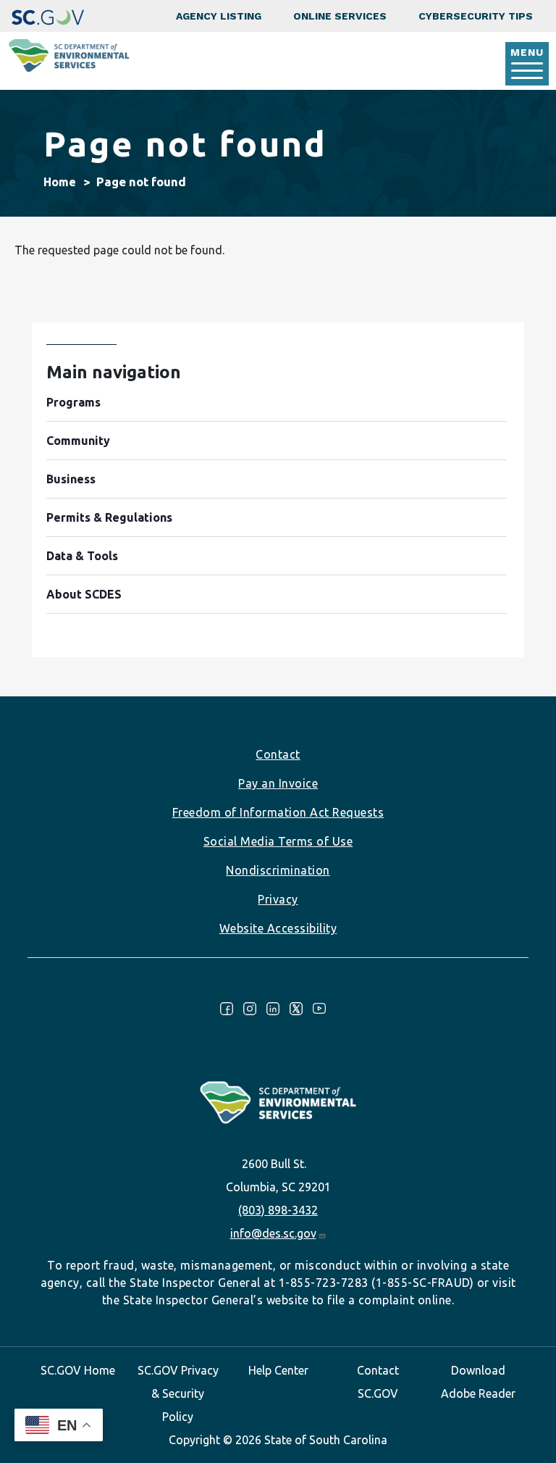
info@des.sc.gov (273, 1233)
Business (71, 478)
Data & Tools (82, 555)
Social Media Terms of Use (278, 841)
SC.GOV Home (78, 1370)
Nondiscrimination (278, 870)
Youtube (319, 1008)
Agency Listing (218, 16)
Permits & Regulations (109, 517)
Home (59, 181)
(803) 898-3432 (278, 1210)
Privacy (278, 899)
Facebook (226, 1008)
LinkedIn (272, 1008)
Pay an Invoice (278, 783)
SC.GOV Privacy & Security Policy (178, 1393)
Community (78, 440)
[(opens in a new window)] (48, 16)
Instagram (249, 1008)
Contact (278, 754)
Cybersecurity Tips (475, 16)
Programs (73, 402)
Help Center (278, 1370)
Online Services (340, 16)
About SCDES (84, 594)
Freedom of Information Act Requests (278, 812)
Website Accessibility (278, 928)
